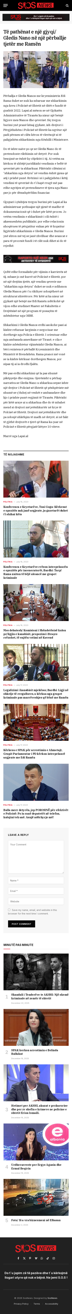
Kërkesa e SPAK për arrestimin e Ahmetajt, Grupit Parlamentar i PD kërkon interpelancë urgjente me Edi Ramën (34, 753)
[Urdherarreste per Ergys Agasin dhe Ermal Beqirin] (36, 1141)
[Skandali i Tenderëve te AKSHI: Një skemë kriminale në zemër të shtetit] (36, 972)
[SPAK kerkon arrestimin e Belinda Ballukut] (36, 1027)
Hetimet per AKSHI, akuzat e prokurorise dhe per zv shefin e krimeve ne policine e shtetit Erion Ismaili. (39, 1109)
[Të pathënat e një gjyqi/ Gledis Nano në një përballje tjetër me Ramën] (36, 69)
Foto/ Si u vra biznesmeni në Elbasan (36, 1220)
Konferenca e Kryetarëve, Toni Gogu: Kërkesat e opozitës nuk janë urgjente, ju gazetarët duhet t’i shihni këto (35, 510)
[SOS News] (36, 5)
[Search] (67, 5)
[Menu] (5, 5)
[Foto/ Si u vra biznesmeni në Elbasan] (36, 1197)
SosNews (52, 1298)
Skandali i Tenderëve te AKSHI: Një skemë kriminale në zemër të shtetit (40, 996)
